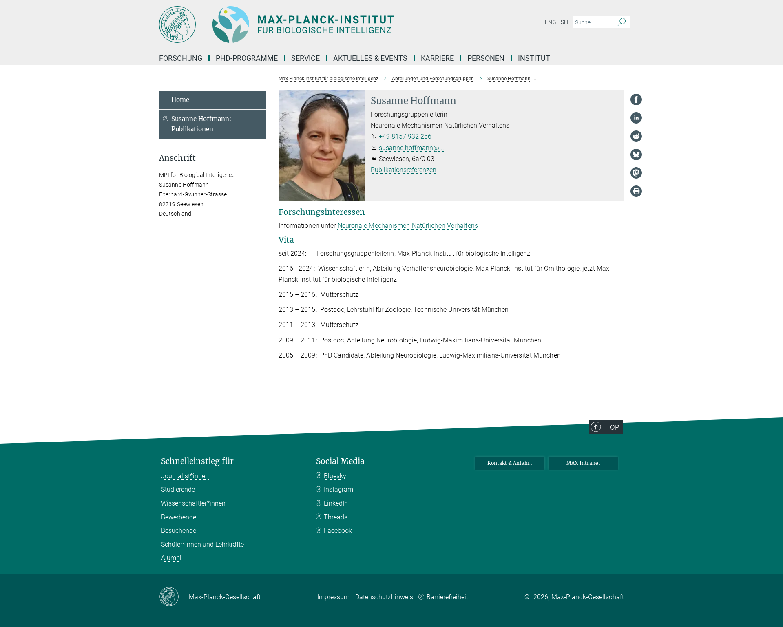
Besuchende (178, 530)
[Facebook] (636, 99)
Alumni (171, 558)
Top (612, 427)
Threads (335, 517)
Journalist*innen (185, 476)
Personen (485, 58)
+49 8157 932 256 (405, 136)
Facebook (338, 530)
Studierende (178, 489)
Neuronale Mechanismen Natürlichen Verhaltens (408, 226)
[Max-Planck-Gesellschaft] (174, 597)
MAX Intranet (583, 463)
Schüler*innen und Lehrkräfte (202, 544)
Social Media (340, 461)
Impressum (333, 597)
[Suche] (621, 22)
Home (180, 100)
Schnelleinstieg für (197, 461)
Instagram (338, 489)
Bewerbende (178, 517)
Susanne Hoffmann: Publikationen (201, 124)
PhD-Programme (247, 58)
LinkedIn (336, 503)
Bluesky (335, 476)
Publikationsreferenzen (403, 170)
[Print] (636, 191)
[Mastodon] (636, 173)
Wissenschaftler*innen (193, 503)
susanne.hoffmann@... (411, 148)
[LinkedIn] (636, 118)
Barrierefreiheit (447, 597)
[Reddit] (636, 136)
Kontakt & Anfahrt (509, 463)
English (556, 22)
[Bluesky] (636, 154)
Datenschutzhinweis (384, 597)
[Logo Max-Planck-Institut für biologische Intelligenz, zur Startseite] (312, 24)
